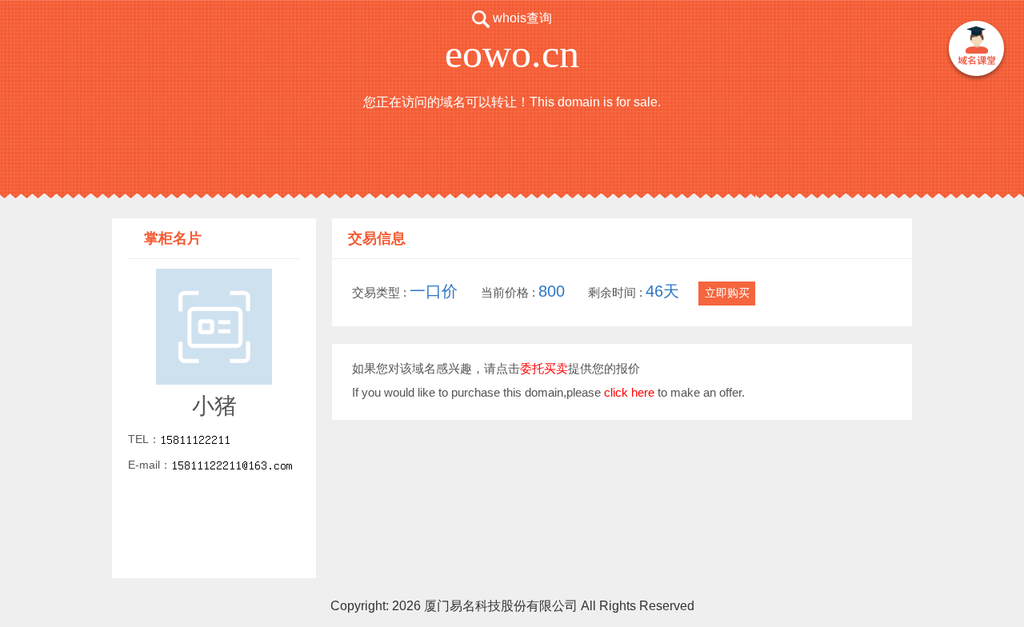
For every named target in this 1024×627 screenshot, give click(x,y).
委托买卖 (544, 368)
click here (629, 392)
